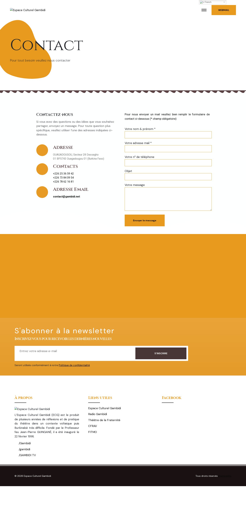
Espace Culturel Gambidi (104, 408)
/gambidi (24, 449)
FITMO (92, 432)
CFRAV (92, 426)
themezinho (224, 475)
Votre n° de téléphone (139, 157)
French (207, 2)
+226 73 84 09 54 (63, 177)
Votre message (135, 185)
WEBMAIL (223, 10)
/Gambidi (24, 443)
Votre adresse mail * (138, 143)
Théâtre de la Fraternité (104, 420)
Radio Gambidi (97, 414)
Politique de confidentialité (74, 365)
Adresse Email (70, 189)
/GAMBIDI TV (27, 455)
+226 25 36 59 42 (63, 173)
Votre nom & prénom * (140, 129)
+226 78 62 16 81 (63, 181)
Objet (128, 171)
